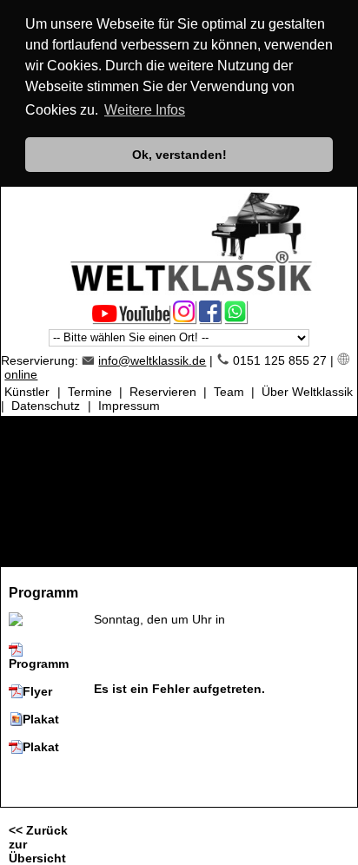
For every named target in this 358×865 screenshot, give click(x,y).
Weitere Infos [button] (144, 109)
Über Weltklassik (307, 392)
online (20, 374)
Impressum (129, 406)
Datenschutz (45, 406)
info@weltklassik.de (152, 360)
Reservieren (162, 392)
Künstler (27, 392)
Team (229, 392)
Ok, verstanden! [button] (179, 155)
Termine (90, 392)
